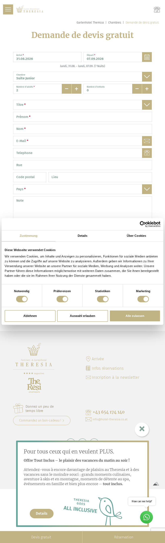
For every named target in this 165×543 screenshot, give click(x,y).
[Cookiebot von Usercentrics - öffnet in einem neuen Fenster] (142, 224)
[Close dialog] (142, 430)
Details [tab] (83, 235)
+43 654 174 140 (109, 411)
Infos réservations (108, 368)
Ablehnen (30, 315)
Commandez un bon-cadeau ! (40, 420)
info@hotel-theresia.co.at (110, 419)
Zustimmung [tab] (29, 235)
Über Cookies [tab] (136, 235)
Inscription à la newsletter (115, 377)
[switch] (62, 299)
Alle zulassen (135, 315)
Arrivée (98, 358)
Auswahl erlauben (82, 315)
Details (41, 513)
